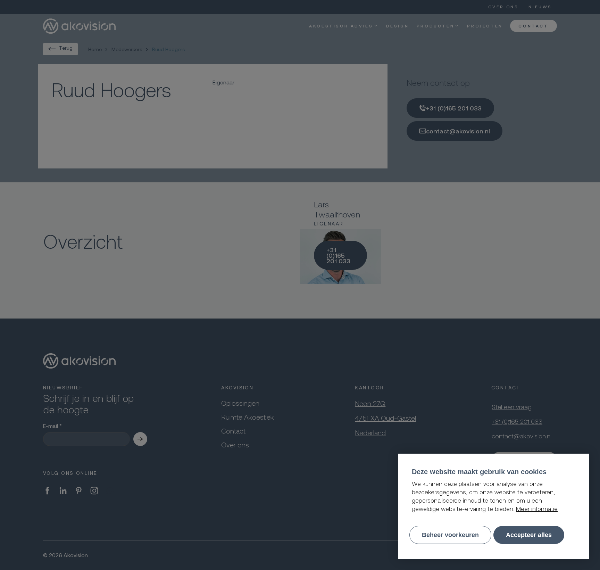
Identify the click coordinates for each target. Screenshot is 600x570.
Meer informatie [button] (537, 508)
